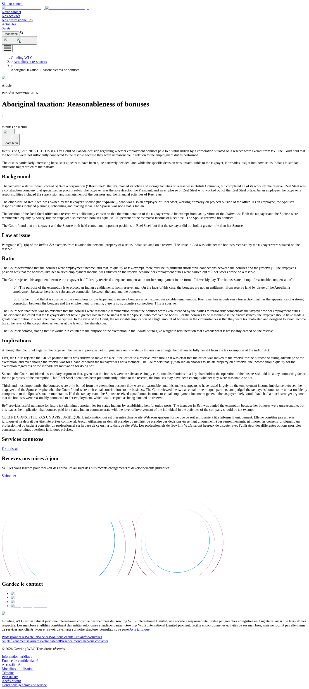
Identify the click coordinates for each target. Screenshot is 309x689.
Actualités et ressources (30, 62)
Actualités (9, 24)
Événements (19, 641)
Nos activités (11, 16)
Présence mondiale (73, 641)
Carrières (34, 641)
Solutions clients (61, 637)
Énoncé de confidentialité (20, 660)
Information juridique (17, 656)
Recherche (11, 34)
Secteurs (32, 637)
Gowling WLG (22, 58)
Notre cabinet (11, 12)
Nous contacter (97, 641)
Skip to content (12, 4)
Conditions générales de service (24, 685)
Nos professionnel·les (17, 20)
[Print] (8, 131)
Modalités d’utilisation (17, 669)
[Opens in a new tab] (26, 593)
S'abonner (9, 476)
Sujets (6, 28)
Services (44, 637)
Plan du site (10, 677)
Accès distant (11, 681)
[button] (45, 8)
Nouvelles (95, 637)
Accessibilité (11, 665)
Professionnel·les (14, 637)
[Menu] (7, 48)
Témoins (8, 673)
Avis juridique (139, 629)
